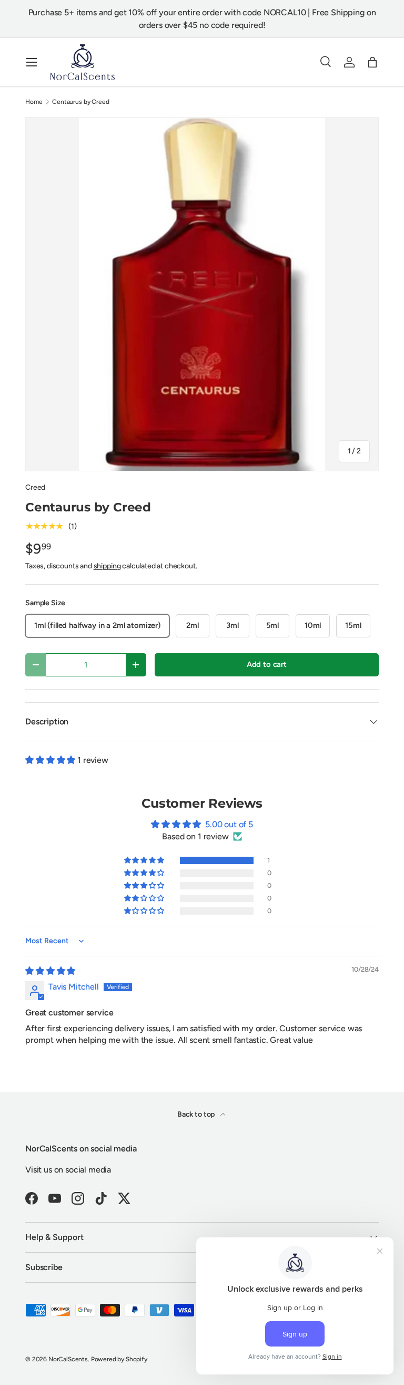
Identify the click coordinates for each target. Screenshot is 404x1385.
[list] (202, 294)
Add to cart (267, 664)
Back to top (196, 1114)
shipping (107, 565)
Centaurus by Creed (80, 102)
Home (33, 102)
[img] (50, 971)
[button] (372, 62)
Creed (35, 487)
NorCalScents (68, 1359)
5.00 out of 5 (229, 824)
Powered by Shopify (119, 1359)
